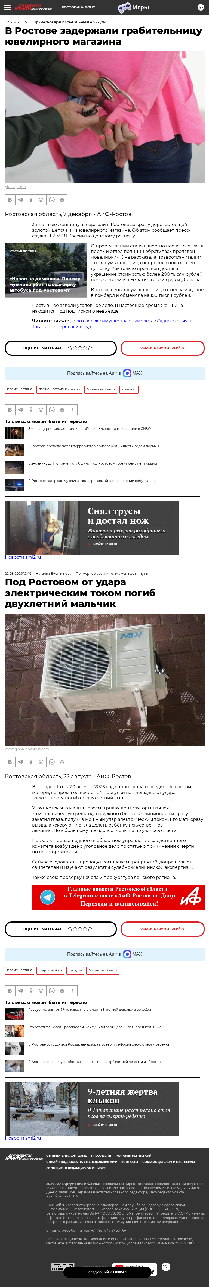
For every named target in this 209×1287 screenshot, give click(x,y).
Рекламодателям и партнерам (168, 1162)
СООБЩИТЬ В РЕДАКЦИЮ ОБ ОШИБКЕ (76, 1168)
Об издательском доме (66, 1156)
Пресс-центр (101, 1156)
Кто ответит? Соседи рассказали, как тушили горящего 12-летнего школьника (94, 1027)
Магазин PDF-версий (133, 1156)
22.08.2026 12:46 (18, 573)
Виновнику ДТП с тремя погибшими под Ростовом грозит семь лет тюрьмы (92, 463)
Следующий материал (107, 1272)
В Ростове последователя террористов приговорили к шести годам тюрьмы (93, 446)
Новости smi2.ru (23, 557)
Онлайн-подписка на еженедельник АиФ (81, 1162)
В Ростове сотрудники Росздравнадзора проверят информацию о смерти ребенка (99, 1044)
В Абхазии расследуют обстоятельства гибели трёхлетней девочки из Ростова (95, 1062)
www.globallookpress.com (27, 749)
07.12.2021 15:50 (17, 22)
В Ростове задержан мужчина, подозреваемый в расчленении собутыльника (93, 481)
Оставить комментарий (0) (162, 348)
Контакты (129, 1162)
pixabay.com (15, 187)
